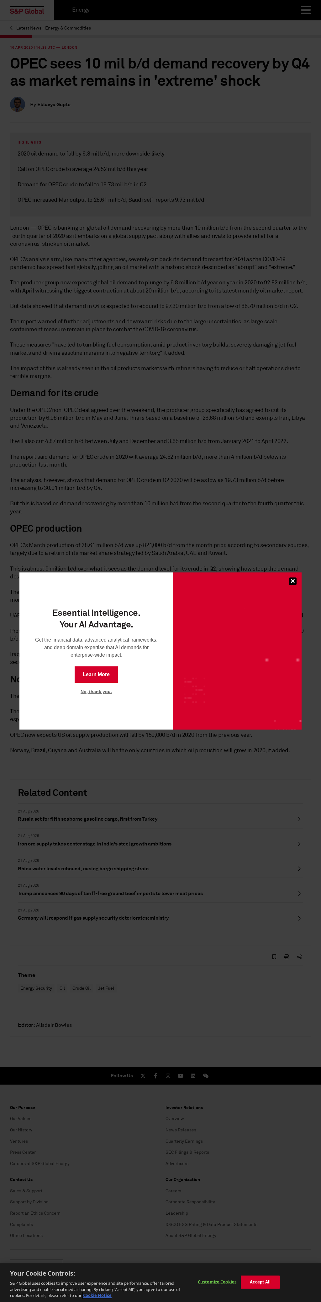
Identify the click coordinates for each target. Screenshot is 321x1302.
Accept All (260, 1282)
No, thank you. (96, 691)
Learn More (96, 674)
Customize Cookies (217, 1282)
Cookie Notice (97, 1295)
